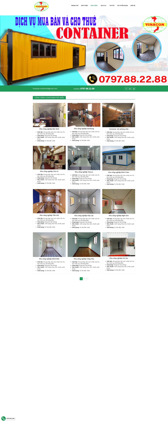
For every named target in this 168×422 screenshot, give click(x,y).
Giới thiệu (84, 5)
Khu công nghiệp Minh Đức (49, 259)
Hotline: (84, 89)
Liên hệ (132, 5)
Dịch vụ (103, 5)
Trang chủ (74, 5)
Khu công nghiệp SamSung (84, 129)
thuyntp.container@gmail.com (45, 88)
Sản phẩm (94, 5)
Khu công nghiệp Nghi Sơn (119, 215)
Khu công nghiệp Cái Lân (119, 258)
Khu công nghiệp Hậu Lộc (84, 215)
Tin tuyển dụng (122, 5)
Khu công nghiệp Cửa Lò (49, 171)
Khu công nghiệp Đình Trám (118, 172)
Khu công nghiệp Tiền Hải (49, 215)
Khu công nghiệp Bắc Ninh (49, 129)
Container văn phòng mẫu (118, 129)
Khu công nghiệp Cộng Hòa (84, 259)
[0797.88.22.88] (3, 418)
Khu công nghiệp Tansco (84, 172)
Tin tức (112, 5)
